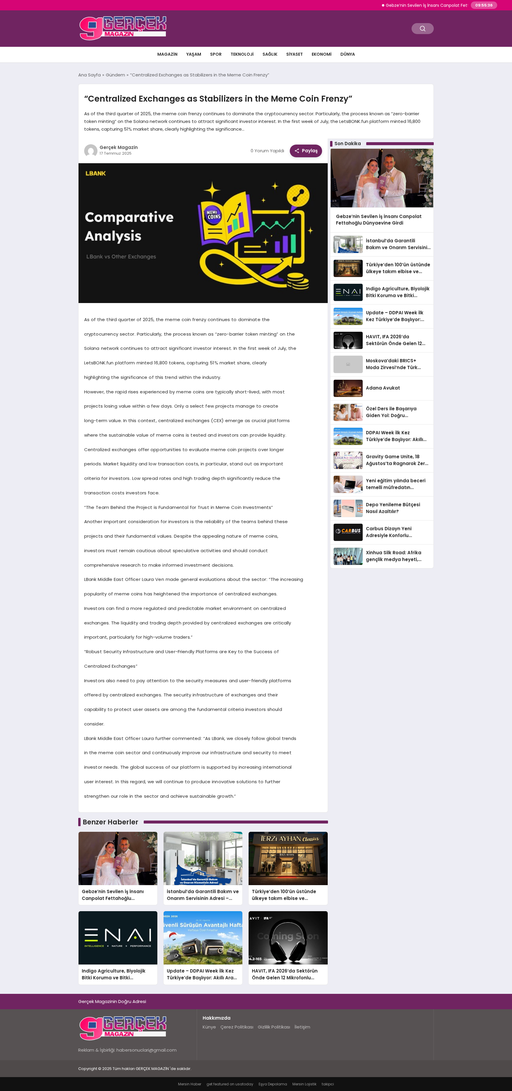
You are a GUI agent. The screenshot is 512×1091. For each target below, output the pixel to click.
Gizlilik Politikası (274, 1027)
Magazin (167, 54)
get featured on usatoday (230, 1084)
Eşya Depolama (273, 1084)
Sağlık (270, 54)
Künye (209, 1027)
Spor (216, 54)
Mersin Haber (189, 1084)
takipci (328, 1084)
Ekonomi (322, 54)
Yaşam (193, 54)
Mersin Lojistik (304, 1084)
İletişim (302, 1027)
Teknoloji (242, 54)
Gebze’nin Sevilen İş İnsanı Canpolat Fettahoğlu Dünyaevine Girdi (431, 5)
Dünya (347, 54)
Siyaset (294, 54)
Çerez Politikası (236, 1027)
